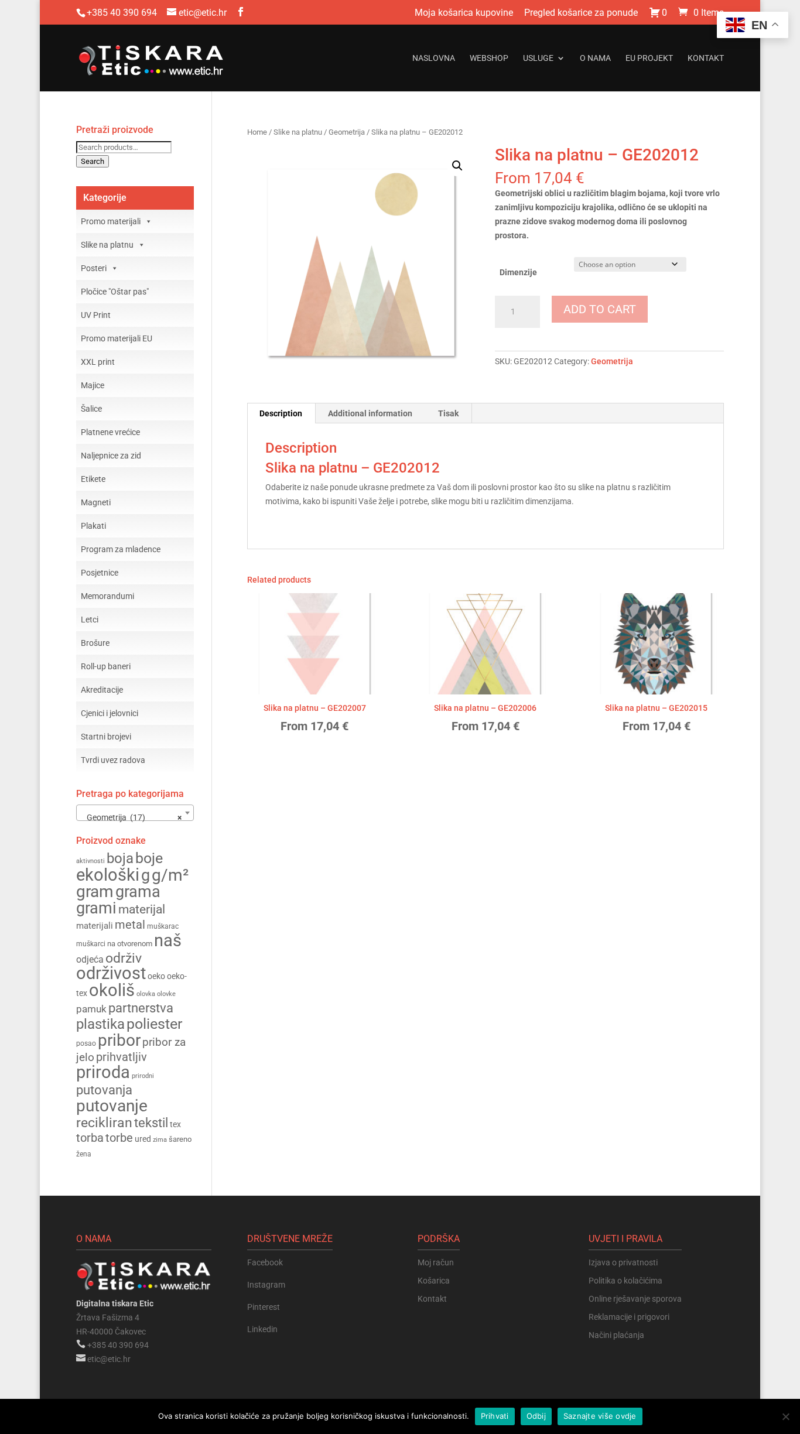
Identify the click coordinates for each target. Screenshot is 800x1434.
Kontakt (706, 58)
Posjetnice (99, 572)
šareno (180, 1139)
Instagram (266, 1284)
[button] (457, 165)
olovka (145, 994)
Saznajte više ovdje (600, 1416)
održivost (111, 973)
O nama (595, 58)
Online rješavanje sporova (635, 1298)
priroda (103, 1072)
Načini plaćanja (616, 1335)
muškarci (90, 944)
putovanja (104, 1090)
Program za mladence (120, 549)
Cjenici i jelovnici (109, 713)
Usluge (538, 58)
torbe (119, 1138)
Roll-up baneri (106, 666)
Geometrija (347, 132)
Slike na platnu (297, 132)
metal (130, 925)
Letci (89, 619)
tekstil (151, 1122)
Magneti (96, 502)
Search (92, 161)
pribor (119, 1040)
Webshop (489, 58)
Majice (92, 385)
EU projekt (649, 58)
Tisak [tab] (448, 413)
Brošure (95, 643)
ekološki (107, 875)
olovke (166, 994)
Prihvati (495, 1416)
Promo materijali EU (116, 338)
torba (90, 1138)
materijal (141, 909)
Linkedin (262, 1329)
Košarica (434, 1280)
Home (257, 132)
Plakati (93, 526)
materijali (94, 925)
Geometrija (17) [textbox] (131, 817)
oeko (156, 976)
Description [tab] (280, 413)
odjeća (90, 959)
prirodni (143, 1076)
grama (137, 891)
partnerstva (140, 1008)
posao (86, 1043)
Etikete (93, 479)
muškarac (163, 926)
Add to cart (599, 309)
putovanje (112, 1105)
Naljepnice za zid (111, 455)
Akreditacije (102, 689)
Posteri (94, 268)
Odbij (536, 1416)
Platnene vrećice (110, 432)
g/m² (170, 875)
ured (143, 1139)
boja (120, 858)
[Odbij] (785, 1416)
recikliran (104, 1122)
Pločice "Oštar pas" (115, 291)
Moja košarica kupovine (464, 13)
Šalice (91, 408)
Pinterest (263, 1307)
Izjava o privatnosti (623, 1262)
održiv (123, 958)
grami (96, 908)
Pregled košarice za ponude (581, 13)
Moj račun (436, 1262)
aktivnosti (90, 861)
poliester (154, 1023)
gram (95, 891)
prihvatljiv (121, 1057)
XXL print (98, 362)
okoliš (112, 990)
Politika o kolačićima (625, 1280)
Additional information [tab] (370, 413)
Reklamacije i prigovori (629, 1317)
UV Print (96, 315)
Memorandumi (107, 596)
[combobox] (135, 813)
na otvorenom (129, 943)
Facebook (265, 1262)
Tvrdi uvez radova (113, 760)
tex (175, 1124)
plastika (100, 1024)
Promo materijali (111, 221)
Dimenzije (518, 272)
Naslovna (433, 58)
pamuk (91, 1009)
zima (160, 1139)
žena (83, 1154)
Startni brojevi (106, 736)
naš (168, 940)
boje (149, 858)
